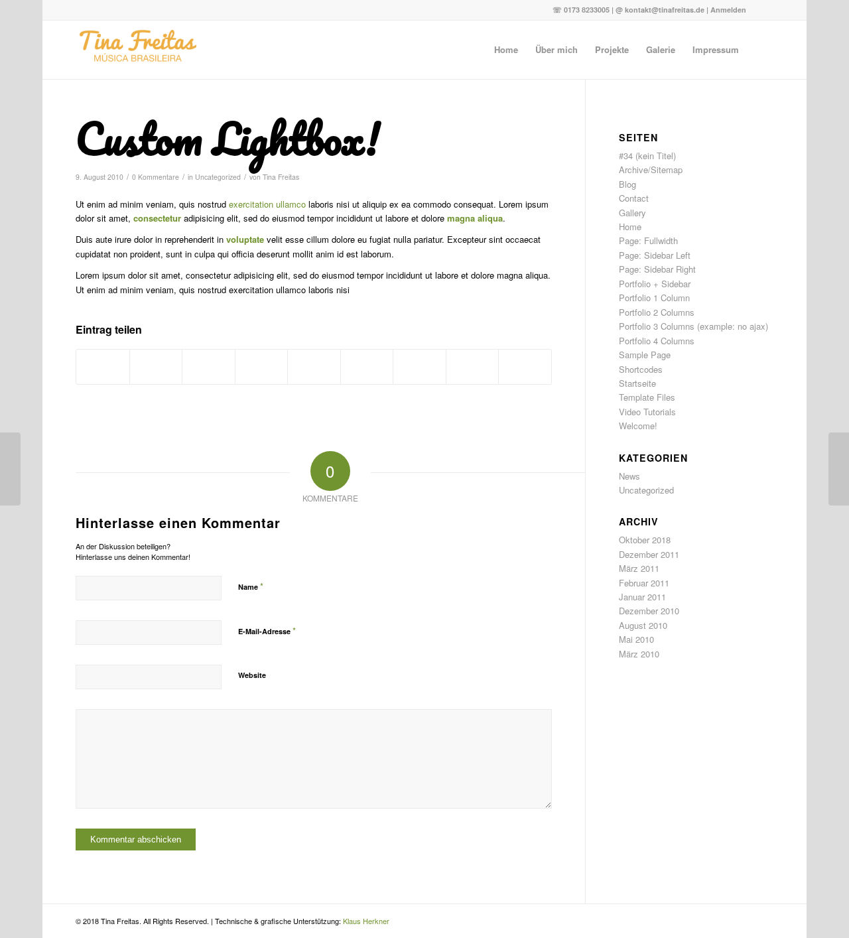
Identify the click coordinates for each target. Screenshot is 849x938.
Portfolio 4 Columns (656, 340)
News (629, 476)
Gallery (632, 212)
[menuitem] (506, 50)
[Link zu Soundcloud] (763, 10)
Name (250, 586)
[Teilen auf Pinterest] (261, 367)
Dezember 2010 (649, 610)
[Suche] (760, 50)
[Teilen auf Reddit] (472, 367)
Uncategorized (218, 177)
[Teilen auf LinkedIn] (314, 367)
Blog (627, 184)
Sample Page (645, 354)
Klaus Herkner (366, 920)
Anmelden (728, 10)
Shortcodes (641, 369)
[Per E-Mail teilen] (525, 367)
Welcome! (638, 425)
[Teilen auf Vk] (419, 367)
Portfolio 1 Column (654, 297)
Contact (634, 198)
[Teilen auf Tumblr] (367, 367)
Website (252, 675)
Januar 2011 (642, 596)
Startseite (637, 383)
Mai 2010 (636, 639)
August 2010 (643, 625)
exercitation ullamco (267, 204)
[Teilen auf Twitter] (156, 367)
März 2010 (639, 653)
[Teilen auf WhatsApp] (208, 367)
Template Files (647, 397)
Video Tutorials (647, 411)
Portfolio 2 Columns (656, 312)
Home (630, 226)
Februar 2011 (644, 582)
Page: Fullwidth (648, 240)
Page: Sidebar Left (654, 255)
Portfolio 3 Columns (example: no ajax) (693, 326)
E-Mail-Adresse (267, 630)
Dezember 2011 (649, 554)
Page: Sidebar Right (657, 269)
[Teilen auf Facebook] (102, 367)
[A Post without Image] (10, 469)
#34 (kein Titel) (647, 155)
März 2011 (639, 568)
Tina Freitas (281, 177)
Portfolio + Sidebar (654, 283)
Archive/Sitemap (651, 169)
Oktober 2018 (645, 539)
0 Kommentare (155, 177)
